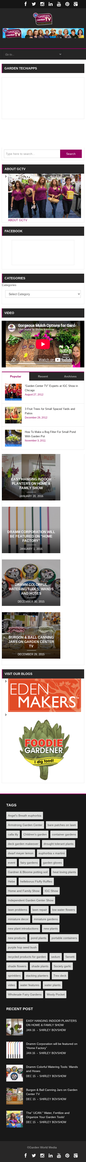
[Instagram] (42, 4)
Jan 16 (30, 1030)
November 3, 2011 (35, 440)
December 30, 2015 (31, 601)
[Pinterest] (67, 4)
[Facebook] (25, 4)
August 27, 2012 (34, 394)
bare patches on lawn (62, 825)
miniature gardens (46, 919)
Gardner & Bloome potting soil (28, 872)
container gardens (64, 834)
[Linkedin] (50, 4)
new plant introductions (23, 928)
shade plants (40, 966)
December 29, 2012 (36, 417)
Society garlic (62, 966)
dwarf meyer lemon (20, 853)
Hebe (11, 881)
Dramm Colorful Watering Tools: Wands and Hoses (31, 589)
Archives (70, 376)
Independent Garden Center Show (30, 900)
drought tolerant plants (58, 843)
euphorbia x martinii (52, 853)
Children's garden (35, 834)
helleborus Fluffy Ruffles (36, 881)
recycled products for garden (27, 956)
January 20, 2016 (31, 496)
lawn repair (39, 909)
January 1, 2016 (31, 548)
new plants (51, 928)
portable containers (64, 938)
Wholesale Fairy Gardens (25, 994)
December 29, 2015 (31, 654)
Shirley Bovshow (52, 1030)
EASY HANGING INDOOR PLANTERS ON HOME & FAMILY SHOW (31, 483)
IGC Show (51, 891)
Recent (43, 376)
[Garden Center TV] (43, 18)
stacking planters (37, 975)
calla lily (13, 834)
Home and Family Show (23, 891)
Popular (15, 376)
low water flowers (63, 909)
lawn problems (17, 909)
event (11, 862)
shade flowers (17, 966)
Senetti (70, 956)
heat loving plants (64, 872)
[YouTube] (59, 4)
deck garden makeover (23, 843)
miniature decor (18, 919)
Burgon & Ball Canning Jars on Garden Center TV (31, 642)
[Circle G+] (75, 4)
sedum (55, 956)
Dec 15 (30, 1076)
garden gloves (52, 862)
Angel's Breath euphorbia (24, 815)
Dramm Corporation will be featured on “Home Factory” (31, 536)
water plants (52, 985)
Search (71, 153)
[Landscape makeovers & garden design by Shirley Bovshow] (44, 695)
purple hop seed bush (22, 947)
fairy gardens (29, 862)
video (11, 985)
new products (17, 938)
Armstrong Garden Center (25, 825)
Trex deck (59, 975)
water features (29, 985)
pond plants (38, 938)
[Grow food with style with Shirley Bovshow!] (44, 747)
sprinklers (14, 975)
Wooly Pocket (56, 994)
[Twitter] (34, 4)
